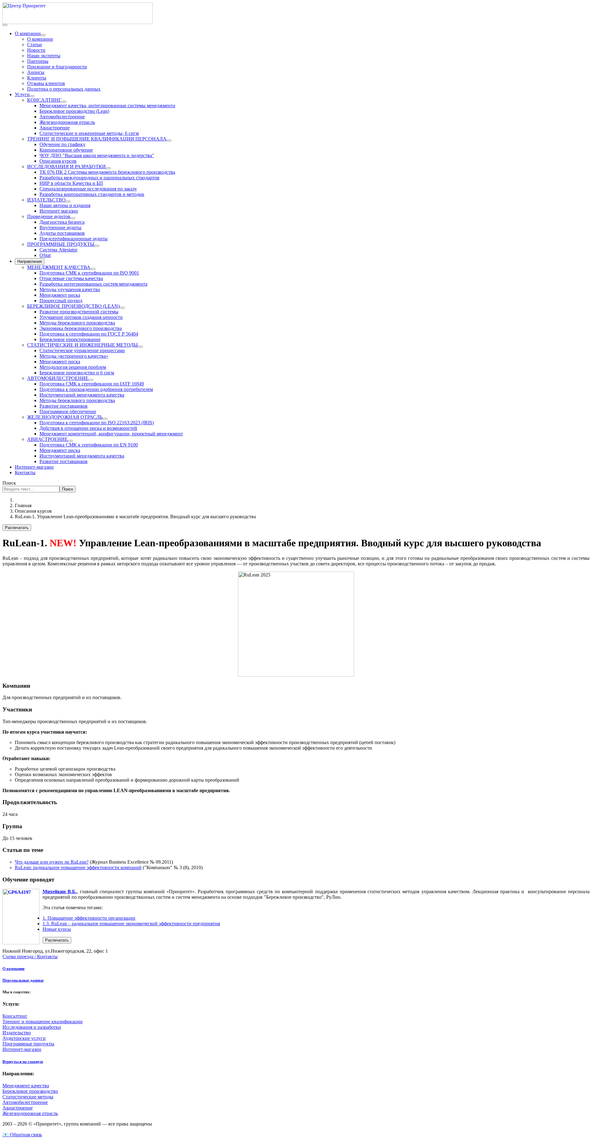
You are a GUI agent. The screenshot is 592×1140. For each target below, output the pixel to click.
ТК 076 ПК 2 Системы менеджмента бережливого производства (107, 172)
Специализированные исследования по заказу (88, 188)
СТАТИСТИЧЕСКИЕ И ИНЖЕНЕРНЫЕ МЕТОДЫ (82, 345)
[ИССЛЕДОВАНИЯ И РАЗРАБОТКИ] (108, 168)
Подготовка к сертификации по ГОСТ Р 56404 (88, 333)
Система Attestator (58, 249)
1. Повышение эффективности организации (89, 918)
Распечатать (17, 527)
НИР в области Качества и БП (71, 183)
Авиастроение (54, 127)
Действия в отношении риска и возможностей (88, 428)
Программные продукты (28, 1043)
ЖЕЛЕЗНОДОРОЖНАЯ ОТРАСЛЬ (64, 417)
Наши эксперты (43, 55)
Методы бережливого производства (77, 322)
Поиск (9, 483)
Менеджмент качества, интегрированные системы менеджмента (107, 105)
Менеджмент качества (25, 1085)
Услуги (22, 94)
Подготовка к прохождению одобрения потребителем (96, 389)
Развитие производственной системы (78, 311)
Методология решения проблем (72, 367)
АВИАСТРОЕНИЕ (47, 439)
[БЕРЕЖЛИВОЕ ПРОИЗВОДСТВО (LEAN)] (122, 308)
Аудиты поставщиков (62, 233)
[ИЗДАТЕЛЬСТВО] (68, 201)
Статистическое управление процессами (82, 350)
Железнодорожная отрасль (67, 122)
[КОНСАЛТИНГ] (63, 102)
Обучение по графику (62, 144)
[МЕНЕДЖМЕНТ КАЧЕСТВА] (92, 269)
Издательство (16, 1032)
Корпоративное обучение (66, 150)
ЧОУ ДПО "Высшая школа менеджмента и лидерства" (96, 155)
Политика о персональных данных (64, 89)
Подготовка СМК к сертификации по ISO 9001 (89, 272)
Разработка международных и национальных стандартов (99, 177)
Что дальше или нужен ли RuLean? (51, 862)
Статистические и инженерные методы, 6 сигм (89, 133)
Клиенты (36, 77)
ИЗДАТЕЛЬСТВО (46, 199)
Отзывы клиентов (46, 83)
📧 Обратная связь (22, 1134)
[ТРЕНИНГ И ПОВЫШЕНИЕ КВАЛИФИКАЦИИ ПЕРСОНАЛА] (168, 140)
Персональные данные (23, 980)
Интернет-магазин (34, 467)
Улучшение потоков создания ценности (81, 317)
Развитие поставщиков (63, 406)
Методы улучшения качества (69, 289)
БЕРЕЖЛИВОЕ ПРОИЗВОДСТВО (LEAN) (73, 306)
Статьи (34, 44)
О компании (28, 33)
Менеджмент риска (59, 295)
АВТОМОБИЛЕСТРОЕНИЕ (57, 378)
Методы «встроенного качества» (73, 356)
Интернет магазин (58, 211)
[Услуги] (32, 96)
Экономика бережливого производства (80, 328)
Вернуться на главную (22, 1061)
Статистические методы (27, 1096)
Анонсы (35, 72)
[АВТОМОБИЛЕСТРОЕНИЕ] (90, 380)
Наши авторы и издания (64, 205)
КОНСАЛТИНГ (44, 100)
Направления (29, 261)
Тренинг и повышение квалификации (42, 1021)
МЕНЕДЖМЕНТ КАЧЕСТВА (58, 267)
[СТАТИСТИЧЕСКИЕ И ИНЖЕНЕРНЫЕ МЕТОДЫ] (140, 347)
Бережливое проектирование (70, 339)
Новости (36, 50)
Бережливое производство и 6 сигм (76, 372)
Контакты (25, 472)
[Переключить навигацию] (4, 25)
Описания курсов (57, 161)
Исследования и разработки (31, 1027)
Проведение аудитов (48, 216)
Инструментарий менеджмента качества (81, 394)
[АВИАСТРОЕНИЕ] (70, 441)
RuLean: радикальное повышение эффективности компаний (78, 867)
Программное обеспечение (67, 411)
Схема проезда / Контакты (30, 956)
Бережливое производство (30, 1091)
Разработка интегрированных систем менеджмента (93, 284)
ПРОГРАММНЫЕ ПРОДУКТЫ (60, 244)
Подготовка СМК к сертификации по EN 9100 (88, 444)
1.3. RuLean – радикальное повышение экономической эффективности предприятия (131, 923)
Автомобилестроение (62, 116)
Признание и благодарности (57, 66)
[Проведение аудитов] (72, 218)
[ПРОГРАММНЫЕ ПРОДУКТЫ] (96, 246)
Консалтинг (14, 1016)
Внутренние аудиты (60, 227)
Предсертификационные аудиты (73, 238)
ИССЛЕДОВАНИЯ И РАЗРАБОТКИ (66, 166)
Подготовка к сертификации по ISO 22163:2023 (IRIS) (96, 422)
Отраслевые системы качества (71, 278)
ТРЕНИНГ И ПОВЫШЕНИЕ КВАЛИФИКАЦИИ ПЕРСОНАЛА (96, 138)
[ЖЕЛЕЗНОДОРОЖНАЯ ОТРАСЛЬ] (104, 419)
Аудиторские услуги (24, 1038)
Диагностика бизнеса (61, 222)
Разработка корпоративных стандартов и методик (91, 194)
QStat (45, 255)
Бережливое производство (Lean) (74, 111)
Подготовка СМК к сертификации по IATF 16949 (91, 383)
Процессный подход (60, 300)
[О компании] (43, 35)
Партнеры (37, 61)
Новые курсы (57, 929)
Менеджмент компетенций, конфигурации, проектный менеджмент (111, 433)
